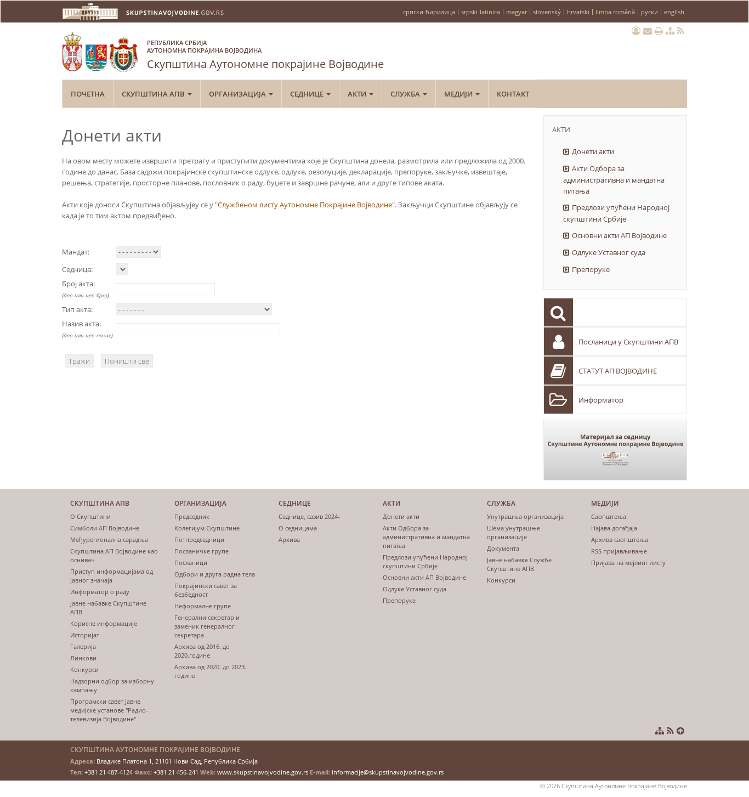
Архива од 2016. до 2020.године (202, 650)
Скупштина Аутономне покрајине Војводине (265, 54)
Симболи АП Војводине (104, 528)
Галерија (83, 646)
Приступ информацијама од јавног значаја (111, 575)
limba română (615, 12)
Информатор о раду (99, 591)
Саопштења (608, 516)
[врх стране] (680, 730)
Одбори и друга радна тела (214, 574)
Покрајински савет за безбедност (205, 589)
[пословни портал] (636, 30)
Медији (459, 94)
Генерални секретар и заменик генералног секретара (207, 626)
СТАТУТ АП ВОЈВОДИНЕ (617, 371)
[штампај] (659, 30)
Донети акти (593, 151)
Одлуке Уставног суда (608, 252)
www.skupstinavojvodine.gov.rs (262, 772)
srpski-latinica (480, 12)
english (674, 12)
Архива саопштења (619, 539)
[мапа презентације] (670, 30)
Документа (503, 548)
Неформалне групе (202, 606)
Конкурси (84, 669)
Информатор (600, 400)
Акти (358, 94)
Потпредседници (199, 539)
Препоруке (591, 269)
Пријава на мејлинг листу (628, 562)
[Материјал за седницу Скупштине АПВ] (615, 450)
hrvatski (578, 12)
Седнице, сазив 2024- (309, 516)
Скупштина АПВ (154, 94)
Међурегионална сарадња (109, 539)
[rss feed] (680, 30)
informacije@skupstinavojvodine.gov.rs (388, 772)
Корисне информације (103, 623)
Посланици (190, 562)
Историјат (84, 635)
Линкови (83, 658)
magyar (516, 12)
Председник (191, 516)
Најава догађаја (614, 528)
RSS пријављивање (619, 551)
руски (649, 12)
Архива (289, 539)
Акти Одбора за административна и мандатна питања (614, 179)
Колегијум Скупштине (207, 528)
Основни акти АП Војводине (619, 235)
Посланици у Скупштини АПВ (628, 342)
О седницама (298, 528)
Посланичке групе (201, 551)
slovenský (547, 12)
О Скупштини (90, 516)
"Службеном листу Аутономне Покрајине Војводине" (305, 205)
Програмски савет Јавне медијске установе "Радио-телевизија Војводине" (109, 710)
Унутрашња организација (525, 516)
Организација (238, 94)
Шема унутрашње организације (513, 532)
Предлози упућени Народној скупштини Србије (616, 213)
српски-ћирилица (429, 12)
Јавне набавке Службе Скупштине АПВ (519, 564)
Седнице (307, 94)
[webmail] (647, 30)
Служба (406, 94)
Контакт (513, 94)
